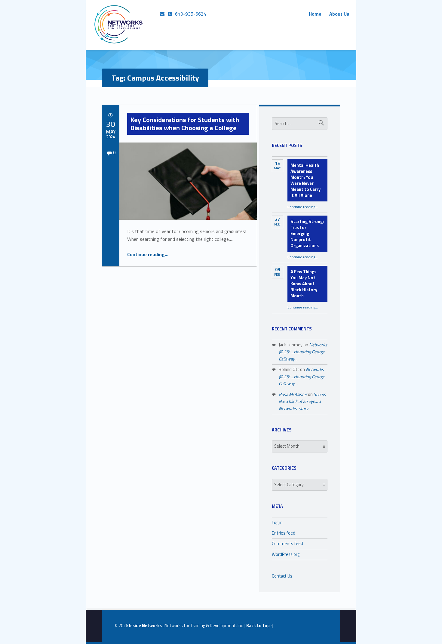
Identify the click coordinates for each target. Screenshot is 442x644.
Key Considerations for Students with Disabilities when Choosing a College (184, 124)
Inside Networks (145, 625)
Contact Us (282, 576)
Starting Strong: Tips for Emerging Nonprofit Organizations (307, 233)
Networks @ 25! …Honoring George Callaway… (303, 352)
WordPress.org (285, 554)
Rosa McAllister (293, 394)
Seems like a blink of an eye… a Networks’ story (302, 401)
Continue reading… (147, 254)
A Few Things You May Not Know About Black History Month (303, 283)
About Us (339, 13)
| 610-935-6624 (185, 13)
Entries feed (283, 533)
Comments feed (287, 543)
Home (315, 13)
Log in (277, 522)
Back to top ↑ (260, 625)
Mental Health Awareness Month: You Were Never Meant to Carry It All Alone (305, 180)
